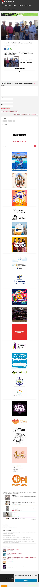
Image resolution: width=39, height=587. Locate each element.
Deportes (8, 9)
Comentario (3, 85)
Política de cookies (21, 576)
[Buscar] (35, 146)
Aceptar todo (26, 580)
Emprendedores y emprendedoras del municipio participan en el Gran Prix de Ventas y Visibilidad (18, 539)
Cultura (4, 9)
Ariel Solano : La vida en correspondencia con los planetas (16, 566)
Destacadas (21, 5)
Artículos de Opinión (27, 5)
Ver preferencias (32, 583)
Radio (6, 5)
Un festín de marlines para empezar (9, 535)
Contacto (13, 9)
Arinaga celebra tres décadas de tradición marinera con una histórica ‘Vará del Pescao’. (17, 537)
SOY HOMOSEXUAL (10, 561)
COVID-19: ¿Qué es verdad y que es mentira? (14, 553)
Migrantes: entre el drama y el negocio (13, 549)
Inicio (10, 5)
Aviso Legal (13, 578)
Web (2, 104)
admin (11, 45)
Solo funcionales (20, 583)
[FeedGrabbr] (19, 519)
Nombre (3, 97)
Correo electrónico (4, 100)
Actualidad (14, 5)
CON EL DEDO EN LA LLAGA (20, 141)
